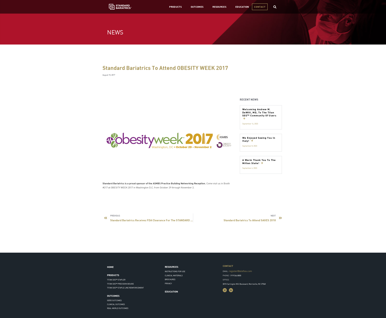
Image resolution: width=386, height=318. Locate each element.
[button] (274, 7)
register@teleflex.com (240, 271)
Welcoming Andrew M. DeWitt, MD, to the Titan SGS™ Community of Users (259, 112)
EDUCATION (242, 6)
